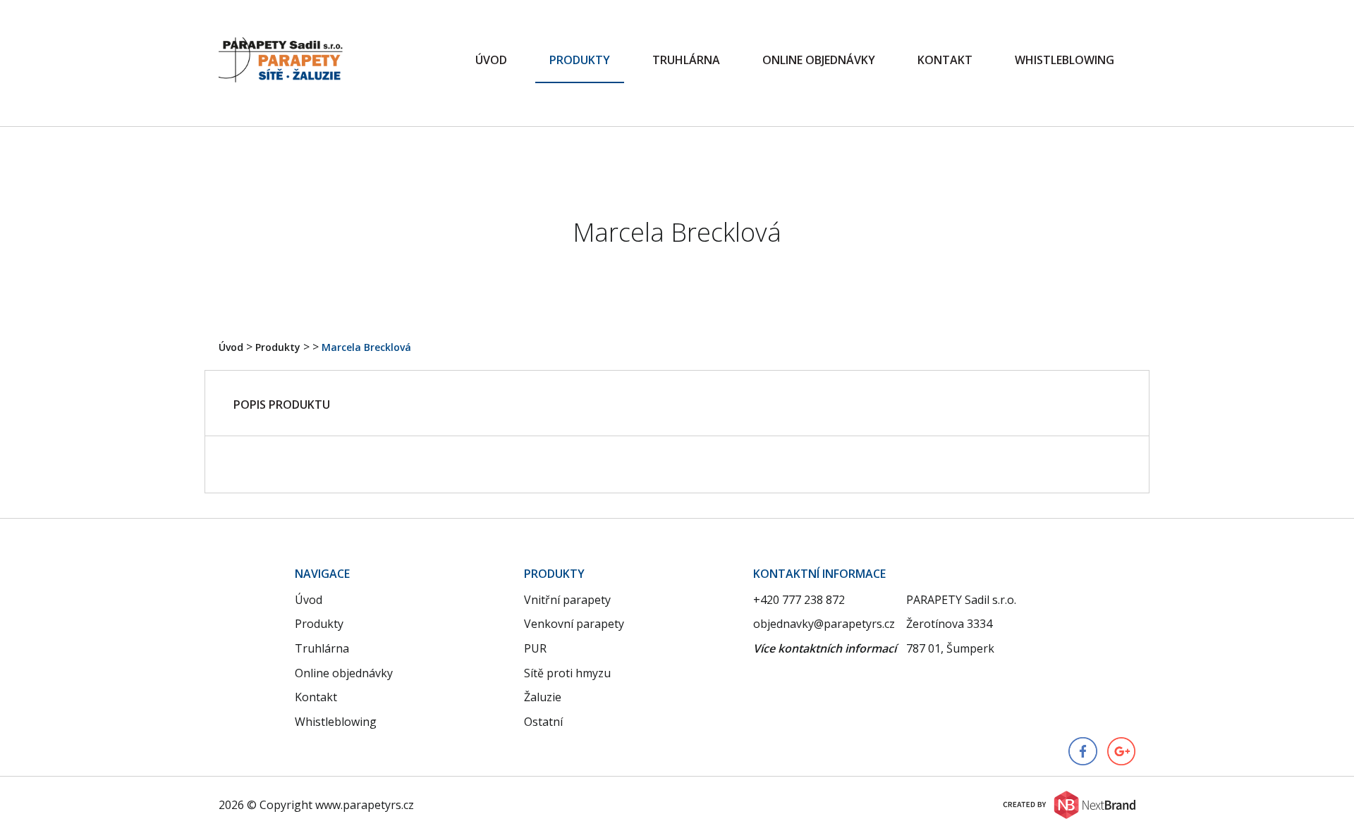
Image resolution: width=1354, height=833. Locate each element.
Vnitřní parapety (567, 599)
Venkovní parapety (574, 623)
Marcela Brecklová (366, 347)
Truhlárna (686, 60)
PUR (535, 648)
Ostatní (543, 721)
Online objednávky (818, 60)
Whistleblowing (1064, 60)
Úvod (491, 60)
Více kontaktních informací (824, 648)
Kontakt (944, 60)
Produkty (579, 60)
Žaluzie (542, 697)
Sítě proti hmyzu (567, 673)
